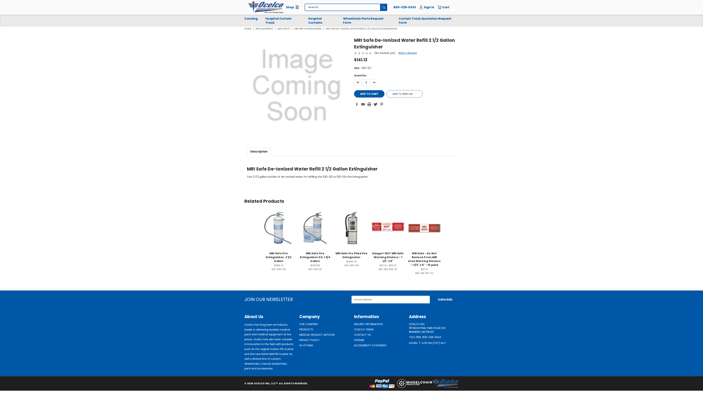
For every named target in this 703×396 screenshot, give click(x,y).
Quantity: (360, 75)
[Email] (363, 104)
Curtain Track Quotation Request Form (425, 20)
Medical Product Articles (317, 335)
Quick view (278, 224)
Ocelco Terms (364, 329)
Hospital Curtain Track (278, 20)
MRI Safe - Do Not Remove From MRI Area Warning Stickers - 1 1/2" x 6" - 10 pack (424, 259)
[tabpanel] (351, 171)
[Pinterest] (382, 104)
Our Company (308, 324)
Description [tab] (258, 151)
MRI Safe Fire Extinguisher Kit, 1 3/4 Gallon (315, 257)
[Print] (369, 104)
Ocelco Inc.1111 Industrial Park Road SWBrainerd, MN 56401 (427, 328)
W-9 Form (306, 345)
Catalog (251, 18)
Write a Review (407, 53)
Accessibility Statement (370, 345)
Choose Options (388, 230)
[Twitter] (375, 104)
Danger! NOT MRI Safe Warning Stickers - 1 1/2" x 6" (388, 257)
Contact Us (362, 335)
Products (306, 329)
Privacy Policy (309, 340)
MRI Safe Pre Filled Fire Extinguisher (352, 255)
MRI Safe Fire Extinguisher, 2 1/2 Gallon (278, 257)
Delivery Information (368, 324)
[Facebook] (357, 104)
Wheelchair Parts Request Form (363, 20)
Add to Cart (278, 230)
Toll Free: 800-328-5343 (425, 337)
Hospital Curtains (315, 20)
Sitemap (359, 340)
